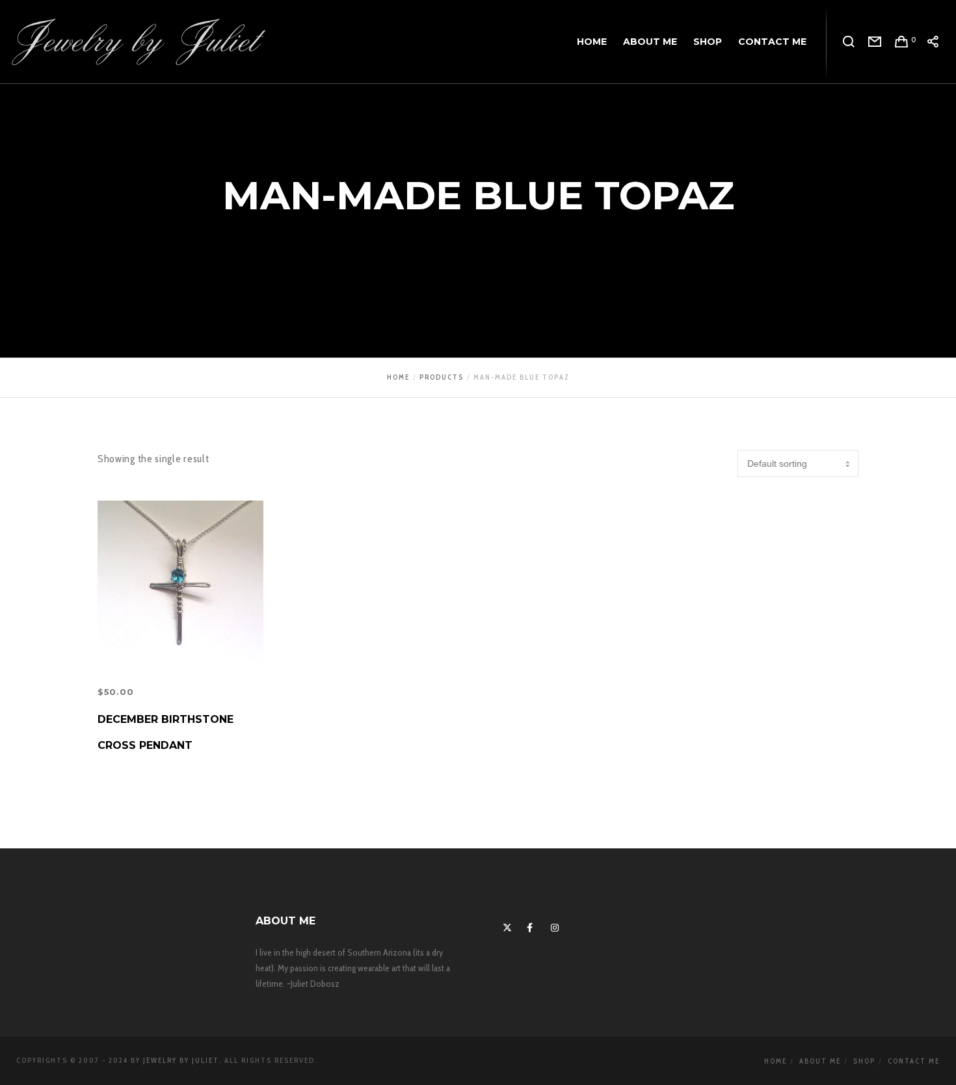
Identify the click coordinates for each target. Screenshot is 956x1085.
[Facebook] (529, 925)
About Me (820, 1060)
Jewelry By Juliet (181, 1060)
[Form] (875, 42)
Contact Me (914, 1060)
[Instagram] (553, 925)
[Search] (849, 42)
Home (775, 1060)
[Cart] (901, 42)
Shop (864, 1060)
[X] (505, 925)
